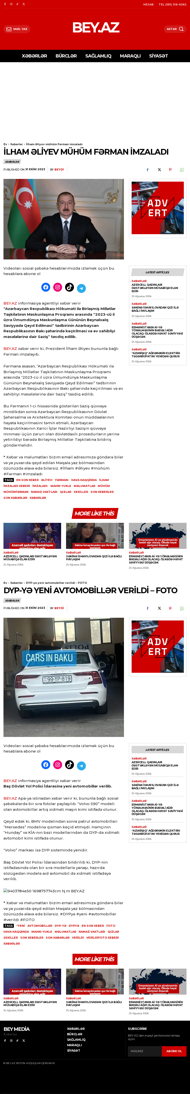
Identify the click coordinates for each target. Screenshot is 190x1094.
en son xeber (27, 480)
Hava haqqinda (84, 480)
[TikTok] (17, 4)
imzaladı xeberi (16, 486)
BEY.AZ (10, 303)
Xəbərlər (16, 144)
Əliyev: (47, 480)
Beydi (59, 169)
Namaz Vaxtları (44, 492)
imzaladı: (40, 486)
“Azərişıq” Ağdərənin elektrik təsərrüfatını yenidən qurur (156, 354)
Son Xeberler (102, 492)
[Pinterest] (170, 170)
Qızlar (65, 492)
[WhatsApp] (182, 170)
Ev (5, 144)
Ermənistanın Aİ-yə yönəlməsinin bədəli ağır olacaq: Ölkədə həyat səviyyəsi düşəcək (157, 332)
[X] (23, 4)
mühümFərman (15, 492)
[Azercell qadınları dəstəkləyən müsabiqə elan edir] (32, 536)
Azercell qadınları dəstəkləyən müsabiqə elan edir (155, 288)
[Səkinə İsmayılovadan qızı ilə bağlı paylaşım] (95, 536)
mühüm (104, 486)
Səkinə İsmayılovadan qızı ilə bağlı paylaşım (155, 309)
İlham (104, 480)
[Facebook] (5, 4)
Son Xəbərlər (15, 498)
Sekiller (81, 492)
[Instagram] (11, 4)
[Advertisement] (95, 99)
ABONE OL (174, 1051)
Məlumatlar (84, 486)
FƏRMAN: (62, 480)
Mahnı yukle (60, 486)
